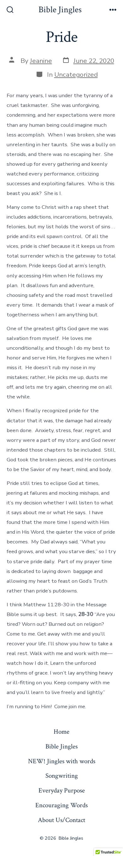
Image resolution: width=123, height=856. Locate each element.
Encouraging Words (61, 805)
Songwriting (61, 775)
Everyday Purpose (61, 790)
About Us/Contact (61, 820)
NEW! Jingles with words (61, 761)
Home (61, 731)
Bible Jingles (61, 746)
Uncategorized (76, 74)
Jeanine (41, 60)
